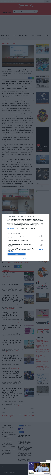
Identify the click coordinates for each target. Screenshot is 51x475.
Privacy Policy (32, 258)
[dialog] (25, 237)
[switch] (41, 236)
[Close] (47, 216)
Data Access (25, 258)
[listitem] (25, 233)
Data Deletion (18, 258)
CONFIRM (16, 254)
